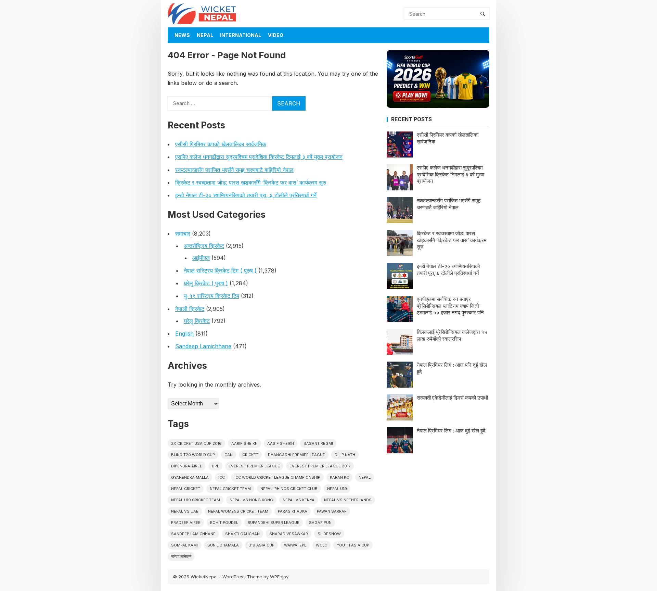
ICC (221, 477)
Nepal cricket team (230, 488)
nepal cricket (185, 488)
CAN (228, 454)
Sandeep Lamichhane (203, 346)
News (182, 35)
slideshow (329, 533)
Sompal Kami (184, 545)
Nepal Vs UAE (184, 511)
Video (275, 35)
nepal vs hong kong (251, 500)
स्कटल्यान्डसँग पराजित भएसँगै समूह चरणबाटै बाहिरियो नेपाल (234, 169)
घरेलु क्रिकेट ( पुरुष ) (206, 283)
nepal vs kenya (298, 500)
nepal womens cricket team (238, 511)
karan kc (339, 477)
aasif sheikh (280, 443)
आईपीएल (201, 257)
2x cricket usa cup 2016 (196, 443)
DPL (215, 466)
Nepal (205, 35)
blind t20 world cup (193, 454)
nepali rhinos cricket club (289, 488)
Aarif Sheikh (244, 443)
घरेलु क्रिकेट (197, 320)
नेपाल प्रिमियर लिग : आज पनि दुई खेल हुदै (452, 368)
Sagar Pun (320, 522)
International (240, 35)
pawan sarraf (332, 511)
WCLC (321, 545)
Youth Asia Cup (353, 545)
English (184, 333)
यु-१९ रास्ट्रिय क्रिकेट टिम (211, 295)
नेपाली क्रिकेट (189, 308)
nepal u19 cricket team (195, 500)
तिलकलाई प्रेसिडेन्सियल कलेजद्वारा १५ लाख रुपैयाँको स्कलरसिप (452, 335)
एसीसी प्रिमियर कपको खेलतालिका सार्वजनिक (220, 144)
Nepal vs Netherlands (348, 500)
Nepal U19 (337, 488)
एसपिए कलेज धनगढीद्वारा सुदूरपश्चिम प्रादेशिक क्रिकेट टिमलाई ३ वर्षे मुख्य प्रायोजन (259, 156)
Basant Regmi (318, 443)
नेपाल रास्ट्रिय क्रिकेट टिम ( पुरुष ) (220, 270)
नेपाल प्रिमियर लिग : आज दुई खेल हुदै (451, 430)
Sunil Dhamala (223, 545)
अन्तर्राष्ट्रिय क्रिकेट (204, 245)
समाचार (182, 233)
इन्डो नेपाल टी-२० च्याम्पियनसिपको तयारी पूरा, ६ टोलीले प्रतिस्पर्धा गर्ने (246, 195)
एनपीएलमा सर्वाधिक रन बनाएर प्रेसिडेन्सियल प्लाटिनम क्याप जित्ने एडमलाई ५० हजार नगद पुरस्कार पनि (450, 306)
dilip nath (345, 454)
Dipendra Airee (186, 466)
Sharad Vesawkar (288, 533)
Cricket (250, 454)
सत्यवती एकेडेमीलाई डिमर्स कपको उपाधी (452, 397)
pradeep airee (186, 522)
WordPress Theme (242, 576)
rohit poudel (224, 522)
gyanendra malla (190, 477)
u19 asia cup (261, 545)
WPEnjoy (279, 576)
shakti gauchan (242, 533)
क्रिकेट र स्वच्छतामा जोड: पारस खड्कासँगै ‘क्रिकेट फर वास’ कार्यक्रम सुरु (250, 182)
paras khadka (292, 511)
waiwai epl (295, 545)
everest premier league (254, 466)
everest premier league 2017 (319, 466)
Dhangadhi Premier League (296, 454)
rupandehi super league (273, 522)
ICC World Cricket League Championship (277, 477)
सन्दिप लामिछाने (181, 556)
